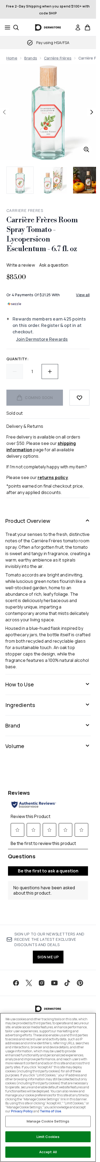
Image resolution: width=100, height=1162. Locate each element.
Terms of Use (50, 1111)
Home (11, 58)
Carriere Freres (24, 210)
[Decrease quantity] (14, 371)
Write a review (20, 265)
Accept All (48, 1151)
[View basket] (87, 27)
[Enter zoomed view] (86, 149)
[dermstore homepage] (48, 27)
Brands (30, 58)
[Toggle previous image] (4, 112)
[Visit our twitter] (28, 983)
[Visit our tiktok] (67, 983)
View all (83, 294)
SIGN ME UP (48, 956)
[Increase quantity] (50, 371)
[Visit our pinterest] (80, 983)
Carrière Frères (57, 58)
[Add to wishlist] (79, 398)
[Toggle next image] (91, 112)
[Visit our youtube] (54, 983)
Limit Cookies (48, 1136)
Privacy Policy (22, 1111)
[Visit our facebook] (16, 983)
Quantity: (17, 358)
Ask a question (54, 265)
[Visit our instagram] (41, 983)
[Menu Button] (6, 27)
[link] (78, 27)
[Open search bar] (16, 27)
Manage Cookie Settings (48, 1121)
